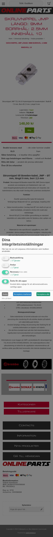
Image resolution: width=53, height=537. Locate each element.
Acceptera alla (43, 294)
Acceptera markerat (22, 294)
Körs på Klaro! (6, 298)
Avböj (5, 294)
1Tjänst (14, 267)
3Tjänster (15, 260)
